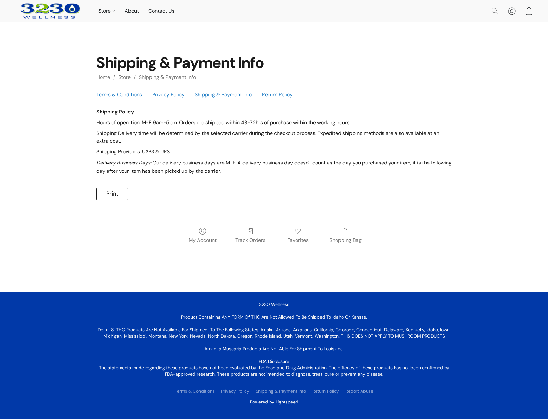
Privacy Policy (168, 94)
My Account (203, 240)
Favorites (298, 240)
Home (103, 77)
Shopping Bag (345, 240)
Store (105, 11)
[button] (50, 11)
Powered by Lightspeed (274, 402)
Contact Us (161, 11)
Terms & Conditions (119, 94)
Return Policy (277, 94)
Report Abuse (359, 391)
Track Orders (250, 240)
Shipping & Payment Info (167, 77)
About (132, 11)
